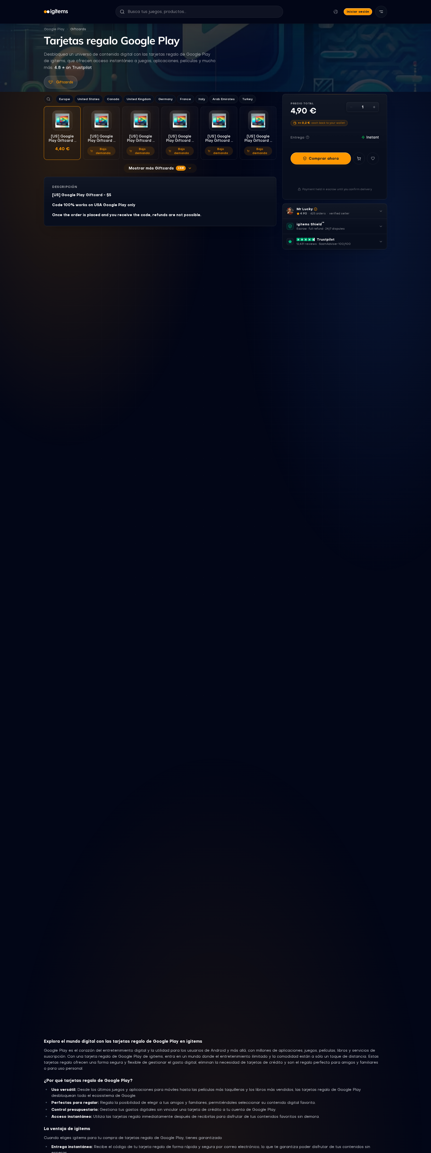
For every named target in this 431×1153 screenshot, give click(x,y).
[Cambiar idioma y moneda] (336, 12)
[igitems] (56, 12)
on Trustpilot (73, 67)
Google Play (54, 29)
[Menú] (381, 12)
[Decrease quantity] (351, 107)
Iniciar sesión (358, 11)
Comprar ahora (324, 158)
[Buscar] (48, 99)
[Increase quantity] (374, 107)
